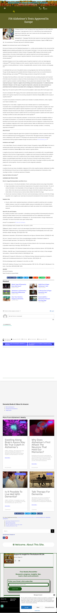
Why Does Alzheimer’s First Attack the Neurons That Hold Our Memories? (41, 445)
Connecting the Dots (10, 522)
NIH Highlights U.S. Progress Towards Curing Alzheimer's (40, 344)
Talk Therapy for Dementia (41, 493)
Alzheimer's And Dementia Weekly (28, 2)
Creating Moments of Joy (11, 526)
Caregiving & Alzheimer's (12, 408)
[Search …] (14, 11)
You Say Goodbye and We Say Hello (14, 524)
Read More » (7, 457)
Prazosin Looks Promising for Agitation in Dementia (15, 344)
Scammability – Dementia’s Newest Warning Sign (44, 298)
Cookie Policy (37, 610)
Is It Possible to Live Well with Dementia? (13, 494)
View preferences (49, 607)
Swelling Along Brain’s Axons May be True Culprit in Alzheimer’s (15, 443)
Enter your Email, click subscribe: (20, 581)
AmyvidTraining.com (42, 139)
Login (52, 311)
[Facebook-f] (4, 538)
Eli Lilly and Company (20, 222)
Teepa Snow (8, 410)
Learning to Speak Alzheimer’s (12, 521)
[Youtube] (6, 538)
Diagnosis (8, 340)
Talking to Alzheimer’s (10, 523)
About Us (3, 599)
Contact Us (4, 601)
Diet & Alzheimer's (10, 407)
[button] (54, 595)
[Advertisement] (28, 362)
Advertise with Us (13, 599)
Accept (26, 607)
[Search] (52, 531)
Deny (38, 607)
